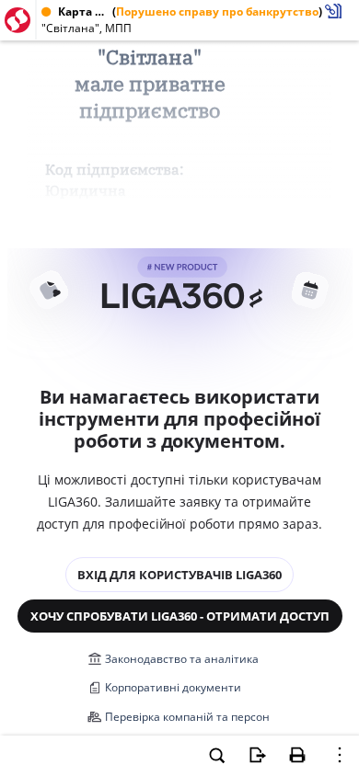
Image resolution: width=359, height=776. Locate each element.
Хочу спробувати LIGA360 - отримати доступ (180, 616)
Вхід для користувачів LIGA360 (179, 574)
